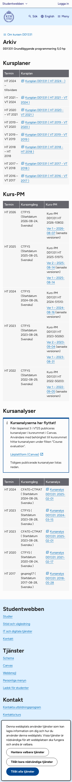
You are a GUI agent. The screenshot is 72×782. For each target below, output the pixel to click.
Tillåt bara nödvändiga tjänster (32, 762)
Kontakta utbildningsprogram (22, 707)
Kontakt (8, 638)
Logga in (63, 3)
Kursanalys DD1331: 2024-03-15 (55, 515)
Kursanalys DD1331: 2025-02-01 (55, 494)
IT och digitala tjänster (17, 631)
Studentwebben (13, 3)
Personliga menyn (14, 680)
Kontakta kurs (12, 714)
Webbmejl (9, 673)
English (49, 16)
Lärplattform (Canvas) (24, 454)
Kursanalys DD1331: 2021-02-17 (55, 557)
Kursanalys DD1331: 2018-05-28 (55, 578)
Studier (8, 616)
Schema (8, 658)
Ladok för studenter (16, 688)
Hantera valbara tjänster (27, 752)
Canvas (8, 665)
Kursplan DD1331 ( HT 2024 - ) (45, 81)
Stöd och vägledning (16, 624)
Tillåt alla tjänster (22, 771)
